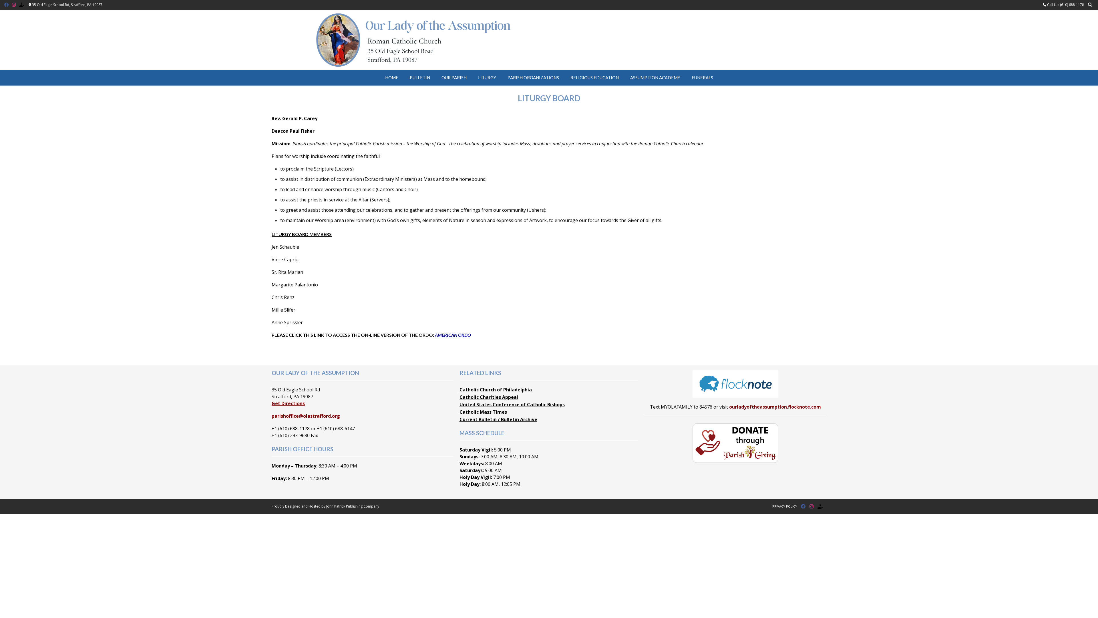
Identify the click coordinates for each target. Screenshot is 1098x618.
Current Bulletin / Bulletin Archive (498, 419)
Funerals (702, 77)
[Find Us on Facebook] (6, 5)
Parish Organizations (533, 77)
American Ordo (453, 335)
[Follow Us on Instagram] (14, 5)
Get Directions (288, 403)
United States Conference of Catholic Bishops (512, 404)
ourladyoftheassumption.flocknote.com (775, 407)
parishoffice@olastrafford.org (306, 416)
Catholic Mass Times (483, 412)
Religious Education (594, 77)
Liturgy (487, 77)
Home (391, 77)
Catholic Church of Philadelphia (496, 390)
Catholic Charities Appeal (489, 397)
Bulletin (420, 77)
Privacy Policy (784, 506)
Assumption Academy (655, 77)
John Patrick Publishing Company (352, 506)
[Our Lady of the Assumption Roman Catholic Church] (549, 40)
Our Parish (454, 77)
